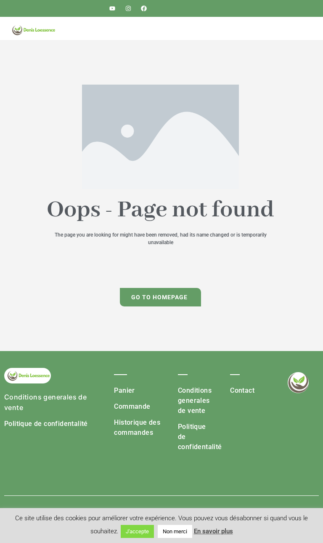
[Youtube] (112, 8)
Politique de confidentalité (46, 424)
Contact (242, 390)
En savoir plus (213, 531)
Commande (132, 406)
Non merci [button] (175, 531)
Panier (124, 390)
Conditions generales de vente (195, 400)
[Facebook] (144, 8)
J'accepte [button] (137, 531)
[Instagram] (128, 8)
